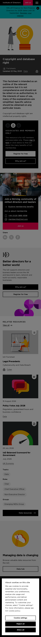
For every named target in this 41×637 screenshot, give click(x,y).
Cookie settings (20, 618)
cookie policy (14, 611)
